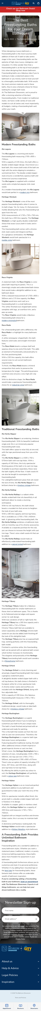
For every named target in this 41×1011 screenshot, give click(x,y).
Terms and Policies (20, 997)
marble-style (7, 240)
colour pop (12, 776)
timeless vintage (24, 485)
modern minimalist (9, 320)
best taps (8, 870)
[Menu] (2, 3)
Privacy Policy (20, 939)
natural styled (17, 544)
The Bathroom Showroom (23, 993)
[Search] (33, 3)
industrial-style (18, 385)
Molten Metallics (18, 829)
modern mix (25, 192)
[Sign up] (36, 919)
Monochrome (10, 661)
